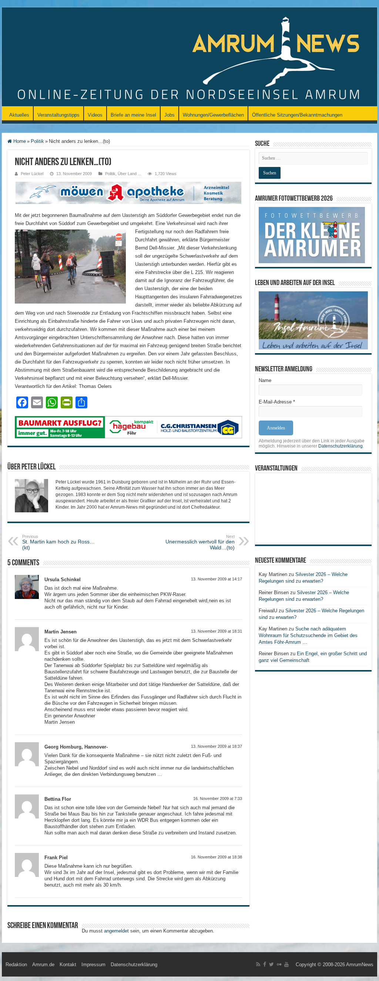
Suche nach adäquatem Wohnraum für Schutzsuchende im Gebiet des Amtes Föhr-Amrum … (308, 635)
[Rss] (258, 964)
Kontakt (68, 964)
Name (265, 380)
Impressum (93, 964)
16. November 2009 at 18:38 (216, 857)
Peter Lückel (32, 173)
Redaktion (16, 964)
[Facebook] (264, 964)
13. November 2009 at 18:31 (216, 631)
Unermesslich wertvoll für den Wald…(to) (200, 542)
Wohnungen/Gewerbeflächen (213, 115)
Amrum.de (43, 964)
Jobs (169, 115)
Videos (95, 115)
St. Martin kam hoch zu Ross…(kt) (58, 542)
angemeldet (116, 931)
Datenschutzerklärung (340, 446)
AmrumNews (359, 964)
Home (19, 141)
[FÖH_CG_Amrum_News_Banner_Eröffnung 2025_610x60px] (128, 427)
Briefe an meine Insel (133, 115)
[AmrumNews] (189, 57)
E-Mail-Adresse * (277, 402)
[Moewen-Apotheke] (128, 192)
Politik (37, 141)
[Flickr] (279, 964)
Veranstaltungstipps (58, 115)
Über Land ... (129, 173)
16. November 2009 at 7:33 (217, 798)
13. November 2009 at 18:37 (216, 746)
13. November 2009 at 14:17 (216, 579)
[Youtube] (286, 964)
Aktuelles (19, 115)
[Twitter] (271, 964)
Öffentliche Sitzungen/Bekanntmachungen (297, 115)
